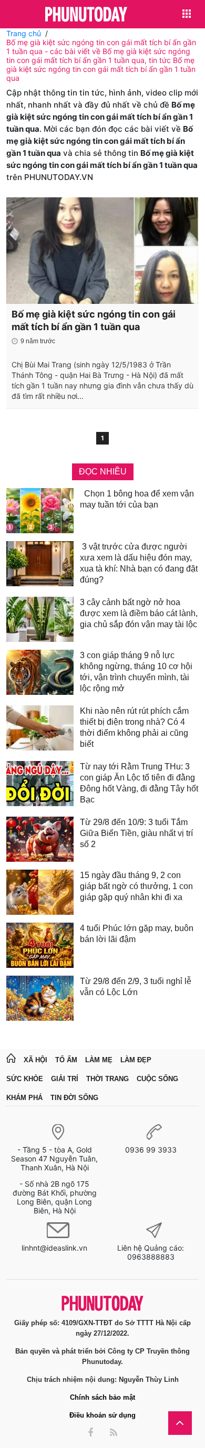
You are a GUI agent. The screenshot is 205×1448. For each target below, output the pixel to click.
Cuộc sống (157, 1079)
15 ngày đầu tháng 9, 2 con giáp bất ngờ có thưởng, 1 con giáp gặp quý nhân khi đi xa (136, 886)
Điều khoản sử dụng (102, 1415)
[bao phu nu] (86, 15)
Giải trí (64, 1079)
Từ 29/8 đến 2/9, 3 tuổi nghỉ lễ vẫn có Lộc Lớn (135, 987)
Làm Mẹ (98, 1060)
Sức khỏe (24, 1079)
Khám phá (24, 1098)
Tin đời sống (74, 1098)
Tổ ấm (66, 1060)
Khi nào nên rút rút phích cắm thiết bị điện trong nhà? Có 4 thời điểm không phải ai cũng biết (134, 727)
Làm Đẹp (135, 1060)
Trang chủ (23, 33)
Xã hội (35, 1060)
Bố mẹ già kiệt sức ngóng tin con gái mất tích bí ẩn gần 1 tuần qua (94, 320)
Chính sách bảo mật (102, 1397)
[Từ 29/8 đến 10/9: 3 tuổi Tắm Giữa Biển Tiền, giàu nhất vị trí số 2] (40, 839)
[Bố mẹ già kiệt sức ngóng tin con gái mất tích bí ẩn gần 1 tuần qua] (102, 250)
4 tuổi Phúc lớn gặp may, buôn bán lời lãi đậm (136, 934)
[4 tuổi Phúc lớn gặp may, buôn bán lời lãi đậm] (40, 945)
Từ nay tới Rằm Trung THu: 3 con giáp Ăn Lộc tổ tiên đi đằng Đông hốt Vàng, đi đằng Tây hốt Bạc (139, 783)
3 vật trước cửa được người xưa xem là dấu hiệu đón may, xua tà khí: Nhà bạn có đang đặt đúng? (139, 563)
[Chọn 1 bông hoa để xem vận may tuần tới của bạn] (40, 510)
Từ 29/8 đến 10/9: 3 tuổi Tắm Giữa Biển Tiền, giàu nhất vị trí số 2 (136, 833)
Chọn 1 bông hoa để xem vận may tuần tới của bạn (137, 499)
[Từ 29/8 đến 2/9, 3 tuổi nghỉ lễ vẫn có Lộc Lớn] (40, 998)
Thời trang (107, 1079)
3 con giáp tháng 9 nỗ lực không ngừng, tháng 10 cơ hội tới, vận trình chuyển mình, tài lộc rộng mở (136, 672)
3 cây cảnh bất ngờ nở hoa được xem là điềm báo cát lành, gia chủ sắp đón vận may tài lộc (139, 613)
